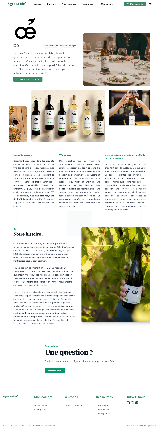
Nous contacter (103, 409)
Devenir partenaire (73, 405)
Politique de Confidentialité (44, 426)
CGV (28, 426)
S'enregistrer (40, 409)
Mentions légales (10, 426)
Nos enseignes (69, 4)
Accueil (37, 4)
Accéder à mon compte (26, 79)
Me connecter (40, 405)
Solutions (51, 4)
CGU (22, 426)
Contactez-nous (55, 371)
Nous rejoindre (103, 413)
